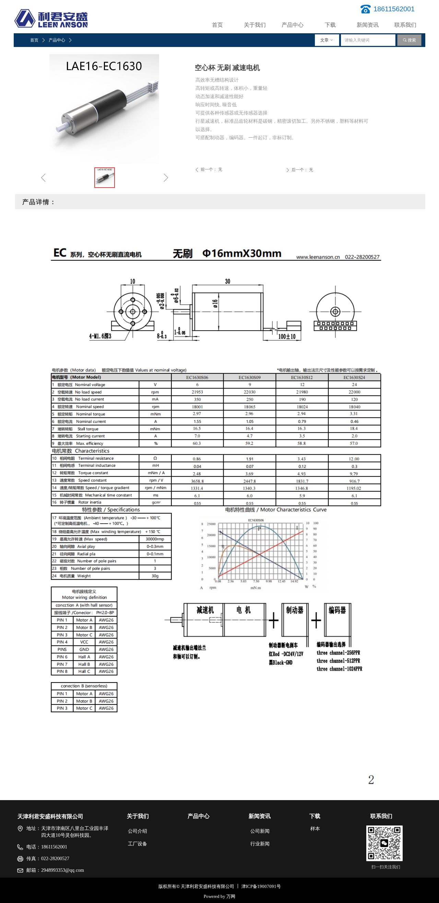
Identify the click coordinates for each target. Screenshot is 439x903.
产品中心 (57, 40)
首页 (34, 40)
